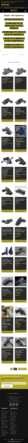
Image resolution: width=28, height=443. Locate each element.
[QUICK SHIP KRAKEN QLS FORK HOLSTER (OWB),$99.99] (21, 221)
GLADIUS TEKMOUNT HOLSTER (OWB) (19, 110)
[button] (14, 54)
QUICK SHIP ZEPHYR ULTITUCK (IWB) (20, 171)
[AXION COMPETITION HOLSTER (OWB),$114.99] (7, 342)
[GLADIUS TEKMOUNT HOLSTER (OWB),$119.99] (21, 101)
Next (21, 369)
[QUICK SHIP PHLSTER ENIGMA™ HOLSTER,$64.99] (7, 161)
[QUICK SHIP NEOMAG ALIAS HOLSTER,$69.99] (7, 131)
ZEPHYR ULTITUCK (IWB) (7, 201)
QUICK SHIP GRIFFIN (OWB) (19, 290)
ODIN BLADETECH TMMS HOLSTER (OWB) (20, 200)
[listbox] (19, 62)
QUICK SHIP (4, 413)
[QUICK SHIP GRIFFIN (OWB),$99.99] (21, 281)
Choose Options (7, 90)
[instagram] (13, 404)
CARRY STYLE (13, 426)
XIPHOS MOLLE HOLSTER (6, 79)
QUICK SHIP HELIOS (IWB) (20, 321)
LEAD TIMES (4, 426)
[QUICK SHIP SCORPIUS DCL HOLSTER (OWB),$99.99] (7, 281)
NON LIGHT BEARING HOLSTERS (13, 419)
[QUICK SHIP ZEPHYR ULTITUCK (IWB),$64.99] (21, 161)
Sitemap (3, 435)
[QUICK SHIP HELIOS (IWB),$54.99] (21, 311)
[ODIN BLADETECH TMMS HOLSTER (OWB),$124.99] (21, 191)
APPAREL (3, 415)
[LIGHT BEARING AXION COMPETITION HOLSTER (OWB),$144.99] (7, 311)
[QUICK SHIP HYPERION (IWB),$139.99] (21, 131)
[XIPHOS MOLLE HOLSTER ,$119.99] (7, 71)
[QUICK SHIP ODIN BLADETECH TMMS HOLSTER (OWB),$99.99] (7, 221)
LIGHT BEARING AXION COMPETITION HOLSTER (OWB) (6, 322)
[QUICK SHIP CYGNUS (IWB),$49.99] (21, 342)
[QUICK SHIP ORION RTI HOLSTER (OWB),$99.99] (21, 251)
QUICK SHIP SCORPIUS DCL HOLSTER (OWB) (6, 290)
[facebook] (10, 404)
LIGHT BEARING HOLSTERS (13, 424)
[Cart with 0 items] (24, 10)
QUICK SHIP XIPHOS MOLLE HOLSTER (19, 80)
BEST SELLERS (5, 412)
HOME (2, 410)
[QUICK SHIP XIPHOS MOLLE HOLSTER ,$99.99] (21, 71)
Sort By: (10, 62)
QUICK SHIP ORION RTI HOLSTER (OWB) (20, 260)
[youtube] (17, 404)
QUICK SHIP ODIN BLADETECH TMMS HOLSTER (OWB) (7, 230)
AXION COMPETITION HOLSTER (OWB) (6, 353)
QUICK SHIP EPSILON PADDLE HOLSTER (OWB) (7, 260)
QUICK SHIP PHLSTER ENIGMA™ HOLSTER (5, 172)
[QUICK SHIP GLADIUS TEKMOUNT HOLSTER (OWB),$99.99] (7, 101)
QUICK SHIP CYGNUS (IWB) (19, 352)
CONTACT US (4, 433)
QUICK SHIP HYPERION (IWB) (19, 141)
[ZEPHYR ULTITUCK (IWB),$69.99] (7, 191)
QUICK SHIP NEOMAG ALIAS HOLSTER (6, 140)
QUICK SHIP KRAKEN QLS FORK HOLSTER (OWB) (20, 230)
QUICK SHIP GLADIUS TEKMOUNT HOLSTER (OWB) (6, 110)
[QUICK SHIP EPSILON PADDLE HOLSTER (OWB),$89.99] (7, 251)
